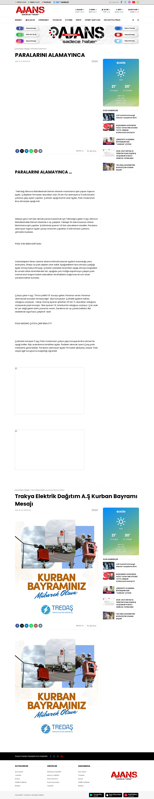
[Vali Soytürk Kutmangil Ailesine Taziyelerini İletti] (108, 120)
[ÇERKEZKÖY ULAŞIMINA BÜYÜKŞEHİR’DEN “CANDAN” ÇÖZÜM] (108, 144)
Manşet (18, 20)
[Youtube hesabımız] (133, 2)
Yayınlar (50, 786)
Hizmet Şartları (92, 20)
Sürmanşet (43, 20)
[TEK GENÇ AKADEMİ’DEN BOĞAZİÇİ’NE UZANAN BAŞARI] (108, 170)
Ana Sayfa (19, 772)
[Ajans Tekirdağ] (30, 16)
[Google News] (91, 151)
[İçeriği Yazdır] (40, 151)
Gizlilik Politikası (112, 20)
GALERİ (21, 2)
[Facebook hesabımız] (121, 2)
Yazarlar (57, 20)
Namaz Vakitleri (53, 775)
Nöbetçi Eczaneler (54, 772)
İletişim (68, 20)
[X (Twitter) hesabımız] (125, 2)
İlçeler (31, 20)
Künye (78, 20)
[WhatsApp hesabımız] (138, 2)
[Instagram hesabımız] (129, 2)
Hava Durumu (52, 779)
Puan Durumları (53, 782)
